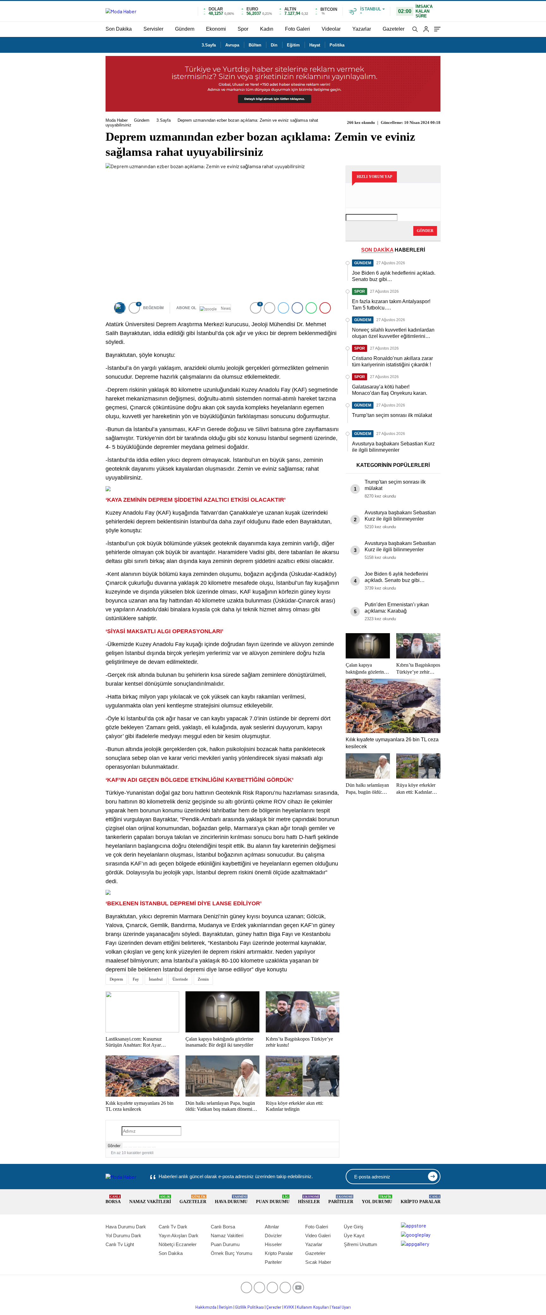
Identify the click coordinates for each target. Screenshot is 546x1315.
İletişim (226, 1307)
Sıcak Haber (318, 1262)
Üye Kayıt (354, 1235)
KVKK (289, 1307)
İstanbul (156, 979)
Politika (337, 45)
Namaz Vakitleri (150, 1199)
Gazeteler (393, 29)
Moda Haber (117, 120)
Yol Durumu (377, 1199)
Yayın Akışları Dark (178, 1235)
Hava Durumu (231, 1199)
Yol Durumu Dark (123, 1235)
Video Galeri (318, 1235)
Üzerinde (180, 979)
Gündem (184, 29)
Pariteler (340, 1199)
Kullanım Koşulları (313, 1307)
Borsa (113, 1199)
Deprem (116, 979)
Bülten (255, 45)
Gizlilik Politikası (249, 1307)
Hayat (314, 45)
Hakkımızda (205, 1307)
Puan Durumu (272, 1199)
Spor (243, 29)
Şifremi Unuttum (360, 1244)
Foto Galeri (297, 29)
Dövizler (273, 1235)
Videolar (331, 29)
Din (274, 45)
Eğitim (293, 45)
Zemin (203, 979)
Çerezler (274, 1307)
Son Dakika (119, 29)
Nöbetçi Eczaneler (178, 1244)
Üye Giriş (353, 1226)
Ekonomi (216, 29)
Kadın (266, 29)
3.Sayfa (209, 45)
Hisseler (309, 1199)
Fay (136, 979)
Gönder (114, 1145)
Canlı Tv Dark (173, 1226)
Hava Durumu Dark (126, 1226)
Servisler (153, 29)
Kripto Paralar (420, 1199)
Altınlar (272, 1226)
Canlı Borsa (223, 1226)
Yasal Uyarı (341, 1307)
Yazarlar (361, 29)
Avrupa (232, 45)
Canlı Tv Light (120, 1244)
